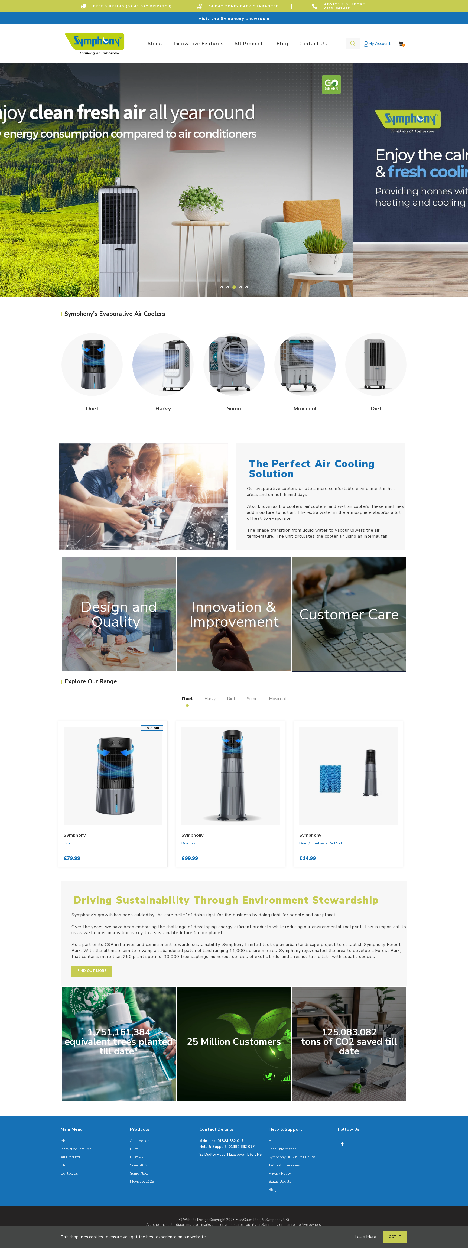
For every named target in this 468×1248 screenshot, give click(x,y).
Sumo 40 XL (139, 1165)
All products (140, 1141)
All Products (70, 1157)
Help (273, 1141)
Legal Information (283, 1149)
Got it (395, 1236)
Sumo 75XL (139, 1173)
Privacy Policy (280, 1173)
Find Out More (91, 970)
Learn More (365, 1236)
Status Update (280, 1181)
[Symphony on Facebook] (342, 1143)
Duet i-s (188, 843)
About (65, 1141)
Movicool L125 (142, 1181)
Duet (68, 843)
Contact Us (69, 1173)
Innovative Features (76, 1149)
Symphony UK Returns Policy (292, 1157)
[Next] (416, 800)
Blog (65, 1165)
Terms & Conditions (284, 1165)
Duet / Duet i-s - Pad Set (320, 843)
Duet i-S (136, 1157)
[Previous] (41, 800)
